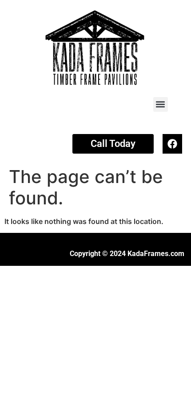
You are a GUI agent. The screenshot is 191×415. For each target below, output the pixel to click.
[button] (160, 104)
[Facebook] (172, 144)
